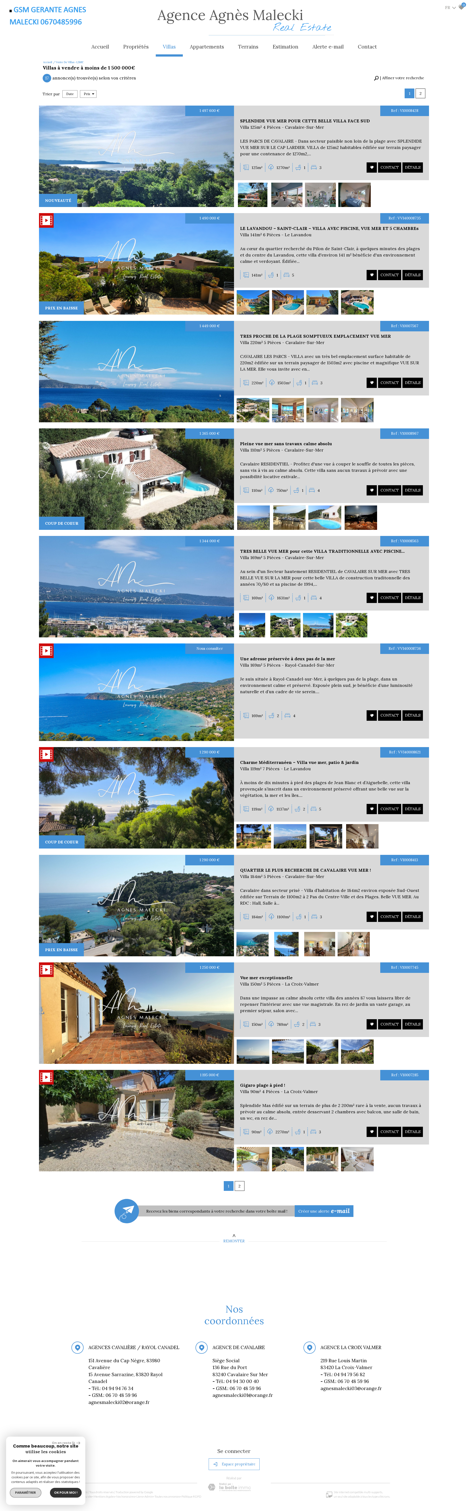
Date (70, 94)
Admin (149, 1496)
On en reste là (63, 1443)
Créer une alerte (324, 1211)
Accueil (100, 46)
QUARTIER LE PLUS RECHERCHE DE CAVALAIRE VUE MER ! (305, 870)
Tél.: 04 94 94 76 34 (111, 1388)
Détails (412, 167)
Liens (139, 1496)
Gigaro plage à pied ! (262, 1085)
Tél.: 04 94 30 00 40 (236, 1381)
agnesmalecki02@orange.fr (119, 1402)
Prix (87, 94)
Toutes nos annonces (167, 1496)
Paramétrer (25, 1492)
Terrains (248, 46)
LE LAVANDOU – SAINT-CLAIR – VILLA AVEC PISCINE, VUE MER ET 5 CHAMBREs (329, 228)
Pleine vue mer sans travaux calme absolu (286, 443)
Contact (367, 46)
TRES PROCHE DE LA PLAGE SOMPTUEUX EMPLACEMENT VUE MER (315, 336)
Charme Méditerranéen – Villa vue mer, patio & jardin (299, 762)
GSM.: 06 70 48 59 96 (236, 1388)
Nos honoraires (125, 1496)
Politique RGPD (191, 1496)
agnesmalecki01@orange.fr (242, 1395)
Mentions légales (104, 1496)
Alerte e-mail (328, 46)
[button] (399, 78)
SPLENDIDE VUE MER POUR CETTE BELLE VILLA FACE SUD (305, 121)
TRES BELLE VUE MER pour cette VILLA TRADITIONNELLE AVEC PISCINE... (322, 551)
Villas (169, 46)
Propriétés (136, 46)
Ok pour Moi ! (66, 1492)
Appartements (207, 46)
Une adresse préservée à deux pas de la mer (287, 659)
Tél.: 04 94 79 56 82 (343, 1374)
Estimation (285, 46)
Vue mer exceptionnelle (266, 977)
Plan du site (85, 1496)
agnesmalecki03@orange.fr (351, 1388)
